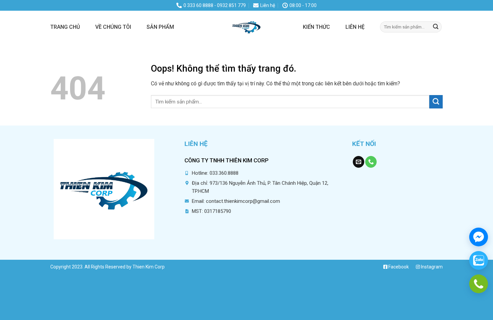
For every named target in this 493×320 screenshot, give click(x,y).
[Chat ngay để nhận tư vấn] (478, 237)
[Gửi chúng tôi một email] (358, 162)
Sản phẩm (160, 27)
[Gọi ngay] (478, 283)
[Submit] (435, 27)
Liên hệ (355, 27)
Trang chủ (65, 27)
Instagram (431, 266)
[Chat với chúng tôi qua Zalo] (478, 260)
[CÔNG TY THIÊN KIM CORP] (246, 27)
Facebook (398, 266)
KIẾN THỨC (316, 27)
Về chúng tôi (113, 27)
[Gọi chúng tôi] (371, 162)
